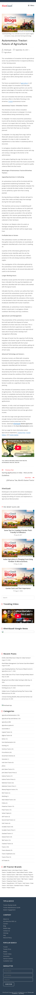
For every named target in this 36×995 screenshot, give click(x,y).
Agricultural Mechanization (9, 715)
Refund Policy (7, 938)
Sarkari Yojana (6, 813)
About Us (6, 919)
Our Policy (21, 993)
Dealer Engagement (9, 910)
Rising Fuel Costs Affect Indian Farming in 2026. (15, 680)
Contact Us (6, 931)
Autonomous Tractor (8, 462)
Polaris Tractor (11, 887)
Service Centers (8, 958)
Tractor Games (13, 435)
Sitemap (5, 933)
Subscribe (8, 984)
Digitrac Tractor (6, 735)
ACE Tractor (10, 885)
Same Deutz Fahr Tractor (13, 879)
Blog (4, 926)
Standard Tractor (6, 833)
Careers (5, 924)
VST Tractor (18, 883)
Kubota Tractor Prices (8, 779)
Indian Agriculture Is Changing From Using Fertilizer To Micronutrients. (18, 560)
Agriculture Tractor (21, 460)
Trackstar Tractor (6, 843)
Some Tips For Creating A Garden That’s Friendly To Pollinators (18, 531)
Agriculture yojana (7, 725)
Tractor (10, 101)
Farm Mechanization (7, 742)
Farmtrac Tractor (6, 749)
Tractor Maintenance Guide (11, 907)
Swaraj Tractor (6, 837)
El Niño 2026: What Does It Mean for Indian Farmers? (16, 658)
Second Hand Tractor (7, 820)
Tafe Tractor (5, 840)
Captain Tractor (6, 732)
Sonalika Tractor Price (8, 830)
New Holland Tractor (7, 800)
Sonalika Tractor (6, 827)
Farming (4, 745)
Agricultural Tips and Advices (9, 718)
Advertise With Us (9, 921)
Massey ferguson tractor (8, 789)
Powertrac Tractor (7, 806)
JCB (3, 766)
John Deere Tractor (7, 769)
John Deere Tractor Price (8, 772)
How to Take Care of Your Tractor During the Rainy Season (18, 674)
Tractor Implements (7, 854)
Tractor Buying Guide (9, 905)
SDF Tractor (5, 816)
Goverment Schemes (7, 756)
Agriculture (7, 52)
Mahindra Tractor (6, 783)
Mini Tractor (5, 793)
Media (5, 951)
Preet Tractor (5, 810)
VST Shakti (5, 860)
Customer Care (7, 961)
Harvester (4, 759)
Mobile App (6, 928)
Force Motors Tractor (12, 877)
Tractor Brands (6, 850)
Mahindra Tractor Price (8, 786)
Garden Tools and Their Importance (18, 588)
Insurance (6, 956)
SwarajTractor (10, 883)
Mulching (4, 796)
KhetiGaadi (7, 50)
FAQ (4, 935)
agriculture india (10, 460)
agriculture (24, 83)
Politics (4, 803)
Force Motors (5, 752)
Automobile (5, 728)
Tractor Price (21, 432)
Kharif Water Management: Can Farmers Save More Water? (18, 663)
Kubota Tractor (6, 776)
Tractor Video (7, 954)
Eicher (3, 739)
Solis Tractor (5, 823)
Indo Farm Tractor (7, 762)
